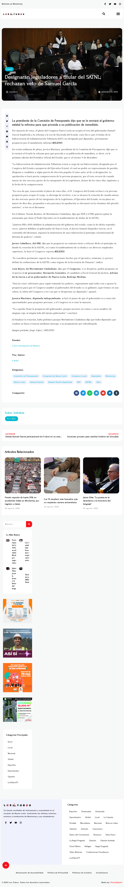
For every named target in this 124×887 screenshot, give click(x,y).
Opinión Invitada (107, 841)
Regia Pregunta (102, 846)
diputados (96, 376)
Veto (99, 382)
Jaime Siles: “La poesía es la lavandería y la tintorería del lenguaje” (96, 500)
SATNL (88, 382)
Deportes (12, 765)
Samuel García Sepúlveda (60, 382)
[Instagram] (120, 4)
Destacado (100, 812)
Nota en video (112, 823)
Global (10, 759)
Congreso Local (79, 376)
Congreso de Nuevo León (55, 376)
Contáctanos (102, 873)
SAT (79, 382)
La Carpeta (108, 817)
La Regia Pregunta (77, 841)
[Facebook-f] (105, 4)
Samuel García (36, 382)
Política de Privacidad (58, 873)
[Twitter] (110, 4)
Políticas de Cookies (82, 873)
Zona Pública (75, 846)
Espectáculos (13, 771)
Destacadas (86, 812)
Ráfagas (88, 846)
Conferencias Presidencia (97, 852)
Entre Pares (110, 835)
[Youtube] (115, 4)
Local (9, 69)
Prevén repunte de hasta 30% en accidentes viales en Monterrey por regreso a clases (22, 500)
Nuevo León (19, 382)
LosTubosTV (13, 782)
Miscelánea (85, 823)
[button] (104, 14)
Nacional (11, 753)
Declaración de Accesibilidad (29, 873)
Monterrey (110, 376)
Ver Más (11, 418)
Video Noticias (76, 852)
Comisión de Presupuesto (26, 376)
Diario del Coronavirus (79, 835)
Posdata (73, 823)
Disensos (97, 835)
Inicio (10, 742)
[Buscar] (29, 524)
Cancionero (98, 829)
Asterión (84, 829)
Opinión (11, 777)
